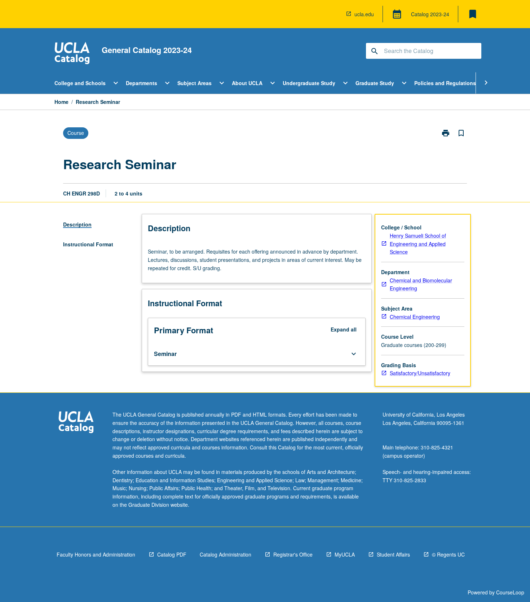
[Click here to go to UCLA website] (76, 422)
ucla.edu (364, 14)
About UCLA (247, 83)
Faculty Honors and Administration (96, 554)
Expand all (344, 329)
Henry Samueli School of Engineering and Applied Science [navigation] (418, 243)
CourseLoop (510, 592)
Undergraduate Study (309, 83)
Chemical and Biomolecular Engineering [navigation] (421, 284)
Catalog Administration (225, 554)
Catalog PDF (171, 554)
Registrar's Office (293, 554)
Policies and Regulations (445, 83)
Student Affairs (393, 554)
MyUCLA (345, 554)
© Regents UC (448, 554)
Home (61, 101)
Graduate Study (374, 83)
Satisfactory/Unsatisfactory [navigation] (420, 373)
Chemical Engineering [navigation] (415, 316)
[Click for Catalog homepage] (72, 53)
